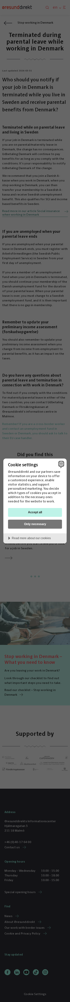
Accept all (35, 512)
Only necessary (35, 524)
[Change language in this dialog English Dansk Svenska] (61, 464)
